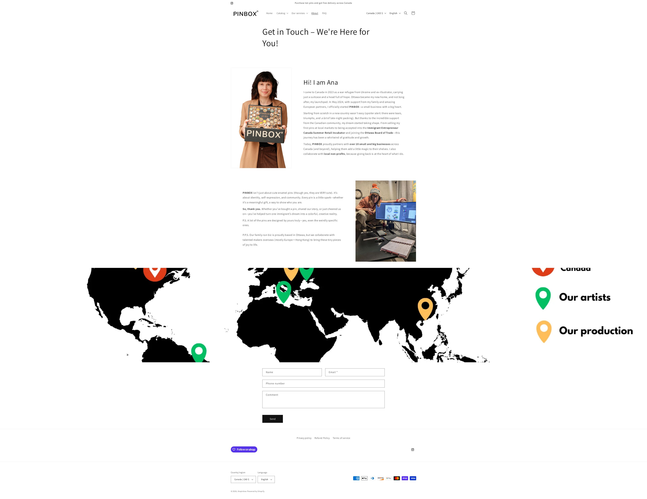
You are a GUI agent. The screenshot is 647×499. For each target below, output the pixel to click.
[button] (282, 13)
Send (273, 418)
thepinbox (242, 491)
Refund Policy (322, 437)
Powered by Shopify (256, 491)
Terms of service (341, 437)
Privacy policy (304, 437)
